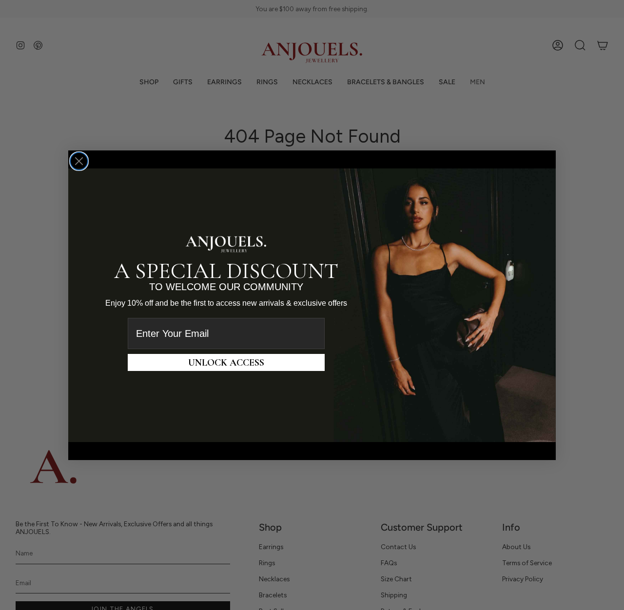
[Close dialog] (79, 161)
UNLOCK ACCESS (226, 362)
